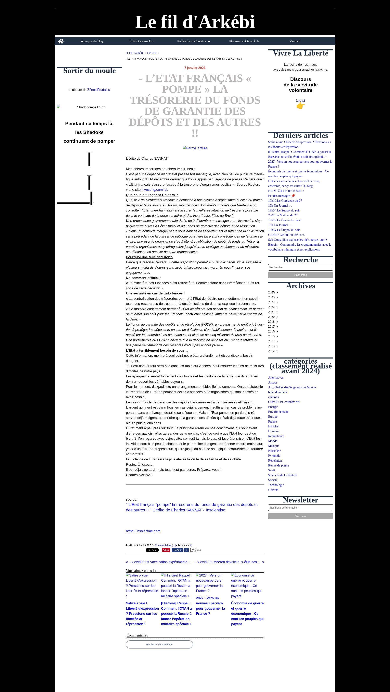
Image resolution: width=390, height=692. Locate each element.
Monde (272, 441)
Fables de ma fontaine (191, 41)
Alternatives (276, 377)
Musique (273, 446)
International (276, 436)
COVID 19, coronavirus (283, 402)
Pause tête (274, 450)
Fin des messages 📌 (281, 195)
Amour (272, 382)
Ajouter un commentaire (159, 644)
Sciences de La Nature (282, 475)
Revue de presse (278, 465)
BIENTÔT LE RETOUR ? (286, 191)
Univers (273, 489)
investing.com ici (154, 190)
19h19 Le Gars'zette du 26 (285, 220)
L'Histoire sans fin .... (142, 41)
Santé (271, 470)
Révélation (275, 460)
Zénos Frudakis (98, 90)
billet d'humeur (277, 392)
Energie (273, 407)
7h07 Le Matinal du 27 (283, 215)
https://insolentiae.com (143, 531)
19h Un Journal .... (280, 205)
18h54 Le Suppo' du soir (284, 210)
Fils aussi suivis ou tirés (244, 41)
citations (273, 397)
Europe (272, 416)
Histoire (273, 426)
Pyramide (274, 455)
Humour (273, 431)
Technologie (276, 485)
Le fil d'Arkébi (134, 53)
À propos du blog (92, 41)
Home (60, 38)
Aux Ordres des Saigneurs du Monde (292, 387)
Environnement (278, 411)
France (151, 53)
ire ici (302, 100)
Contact (295, 41)
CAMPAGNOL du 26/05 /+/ (286, 234)
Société (272, 480)
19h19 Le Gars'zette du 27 (285, 200)
